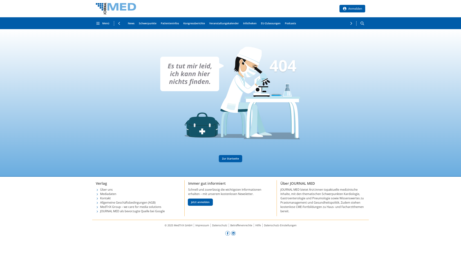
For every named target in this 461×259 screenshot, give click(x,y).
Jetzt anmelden (200, 202)
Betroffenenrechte (241, 225)
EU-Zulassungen (271, 23)
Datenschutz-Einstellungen (280, 225)
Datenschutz (219, 225)
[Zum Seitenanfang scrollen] (454, 252)
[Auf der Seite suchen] (362, 23)
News (131, 23)
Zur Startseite (230, 158)
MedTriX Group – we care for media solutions (130, 207)
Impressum (202, 225)
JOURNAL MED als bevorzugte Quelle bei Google (132, 211)
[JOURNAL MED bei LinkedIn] (233, 233)
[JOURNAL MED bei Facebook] (227, 233)
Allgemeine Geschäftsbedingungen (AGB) (128, 203)
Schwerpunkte (147, 23)
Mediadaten (108, 194)
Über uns (106, 190)
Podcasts (290, 23)
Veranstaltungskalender (224, 23)
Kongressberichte (194, 23)
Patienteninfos (170, 23)
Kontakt (105, 198)
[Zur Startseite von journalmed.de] (116, 8)
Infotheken (250, 23)
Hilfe (258, 225)
